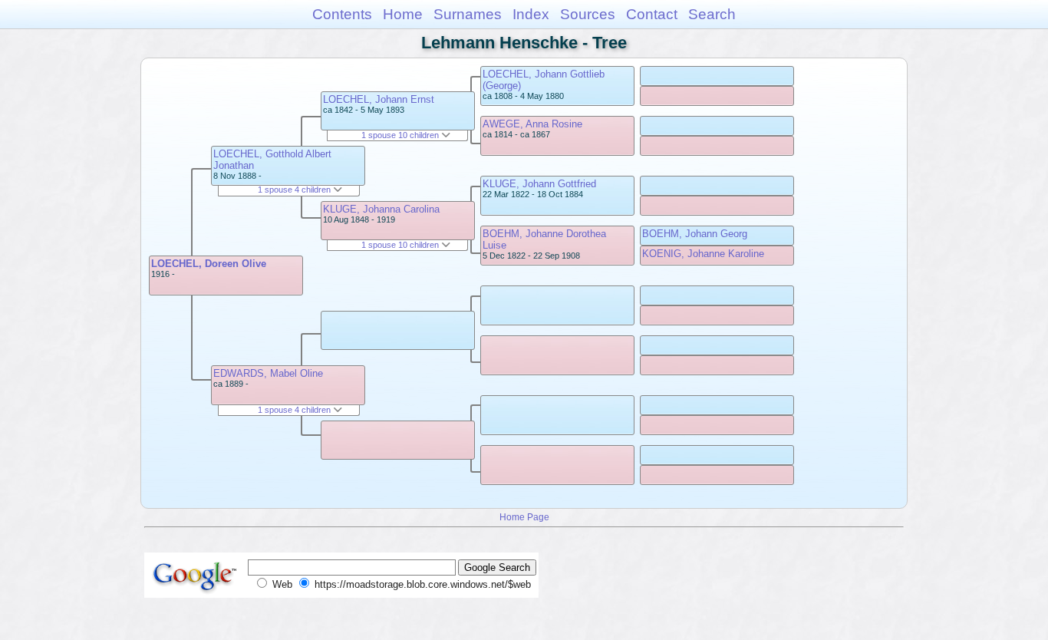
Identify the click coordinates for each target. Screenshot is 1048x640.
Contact (651, 14)
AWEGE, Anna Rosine (532, 124)
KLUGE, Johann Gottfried (539, 184)
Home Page (524, 517)
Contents (342, 14)
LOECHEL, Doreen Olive (208, 263)
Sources (587, 14)
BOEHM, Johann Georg (694, 233)
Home (403, 14)
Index (530, 14)
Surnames (467, 14)
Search (712, 14)
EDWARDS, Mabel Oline (268, 373)
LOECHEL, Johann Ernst (378, 99)
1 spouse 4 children (295, 189)
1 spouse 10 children (401, 135)
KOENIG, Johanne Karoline (703, 253)
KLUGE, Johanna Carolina (381, 209)
